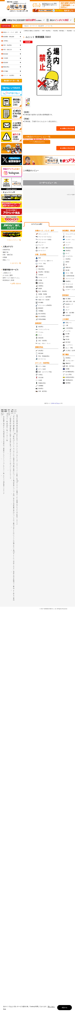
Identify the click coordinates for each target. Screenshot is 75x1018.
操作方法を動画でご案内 (13, 580)
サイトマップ (10, 474)
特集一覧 (17, 476)
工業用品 (5, 41)
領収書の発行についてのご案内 (13, 514)
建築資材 (38, 323)
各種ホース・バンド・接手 (44, 230)
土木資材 (65, 319)
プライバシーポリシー (10, 461)
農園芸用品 (39, 347)
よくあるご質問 (8, 275)
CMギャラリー (17, 485)
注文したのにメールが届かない (13, 537)
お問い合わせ (13, 498)
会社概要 (3, 419)
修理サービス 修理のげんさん (17, 500)
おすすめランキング (17, 440)
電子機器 (65, 354)
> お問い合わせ (15, 283)
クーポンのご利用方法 (13, 456)
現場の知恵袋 (17, 419)
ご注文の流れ (13, 419)
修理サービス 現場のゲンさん (11, 278)
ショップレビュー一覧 (3, 466)
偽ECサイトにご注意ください (14, 560)
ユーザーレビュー (48, 183)
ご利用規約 (10, 420)
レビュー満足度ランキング (3, 484)
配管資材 (65, 295)
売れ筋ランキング (17, 518)
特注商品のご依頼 (8, 280)
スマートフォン (55, 403)
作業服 (5, 257)
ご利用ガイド (7, 273)
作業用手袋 (6, 249)
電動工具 (5, 252)
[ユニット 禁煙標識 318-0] (27, 102)
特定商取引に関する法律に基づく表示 (10, 438)
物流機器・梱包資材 (8, 36)
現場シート (6, 260)
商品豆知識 (17, 429)
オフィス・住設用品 (42, 363)
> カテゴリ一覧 (15, 263)
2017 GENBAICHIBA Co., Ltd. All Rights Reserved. (54, 608)
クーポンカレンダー (17, 455)
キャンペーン (17, 468)
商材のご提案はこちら (3, 449)
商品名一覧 (7, 427)
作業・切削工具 (7, 49)
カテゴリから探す (36, 224)
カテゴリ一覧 (6, 26)
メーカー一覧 (7, 436)
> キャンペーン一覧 (14, 240)
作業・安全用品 (40, 254)
